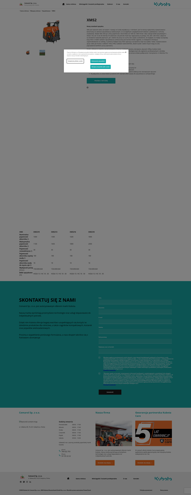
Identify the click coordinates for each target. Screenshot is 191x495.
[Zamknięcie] (126, 52)
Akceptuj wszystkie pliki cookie (100, 67)
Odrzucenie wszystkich (98, 61)
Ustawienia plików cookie (75, 61)
